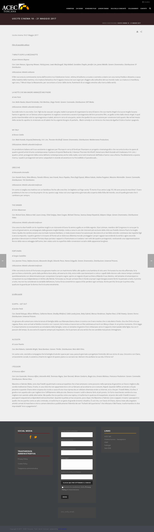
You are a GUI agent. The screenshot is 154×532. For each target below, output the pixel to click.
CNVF (106, 442)
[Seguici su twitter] (35, 437)
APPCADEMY (62, 529)
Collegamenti (133, 8)
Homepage (70, 8)
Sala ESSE (107, 448)
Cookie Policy (22, 464)
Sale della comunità (118, 8)
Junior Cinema (103, 8)
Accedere (147, 2)
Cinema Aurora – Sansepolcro (115, 439)
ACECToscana (112, 23)
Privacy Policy (23, 459)
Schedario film (90, 8)
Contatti (143, 8)
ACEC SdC (107, 436)
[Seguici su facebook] (30, 437)
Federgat (107, 445)
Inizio (104, 23)
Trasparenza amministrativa (28, 468)
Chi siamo (79, 8)
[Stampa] (137, 31)
